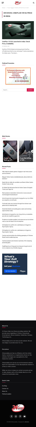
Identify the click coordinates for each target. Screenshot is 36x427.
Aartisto (27, 422)
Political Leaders (6, 394)
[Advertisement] (18, 113)
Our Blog (4, 386)
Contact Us (5, 388)
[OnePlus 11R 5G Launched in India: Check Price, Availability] (18, 30)
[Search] (33, 3)
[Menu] (3, 3)
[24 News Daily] (18, 2)
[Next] (32, 151)
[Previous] (3, 151)
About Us (4, 391)
